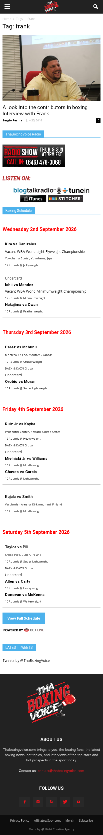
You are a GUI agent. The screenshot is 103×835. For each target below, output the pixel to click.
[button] (96, 7)
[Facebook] (25, 802)
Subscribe (86, 820)
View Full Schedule (24, 618)
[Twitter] (65, 802)
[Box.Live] (23, 630)
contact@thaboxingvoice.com (61, 771)
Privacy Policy (19, 820)
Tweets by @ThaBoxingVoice (26, 660)
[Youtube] (79, 802)
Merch (70, 820)
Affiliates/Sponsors (47, 820)
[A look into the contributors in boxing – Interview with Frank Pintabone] (51, 68)
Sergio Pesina (12, 120)
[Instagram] (38, 802)
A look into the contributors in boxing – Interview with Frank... (47, 110)
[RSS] (51, 802)
